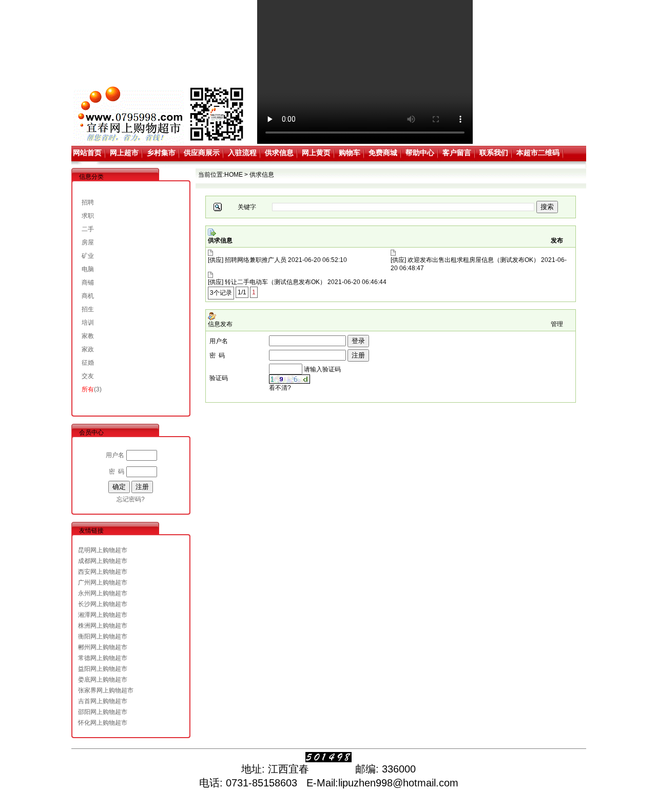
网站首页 (87, 152)
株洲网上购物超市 (102, 625)
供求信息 (279, 152)
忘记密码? (131, 499)
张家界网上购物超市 (105, 690)
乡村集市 (161, 152)
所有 (88, 389)
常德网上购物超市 (102, 658)
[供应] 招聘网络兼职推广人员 (247, 260)
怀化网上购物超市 (102, 722)
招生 (88, 309)
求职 (88, 215)
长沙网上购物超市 (102, 604)
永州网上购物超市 (102, 593)
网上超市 (124, 152)
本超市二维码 (537, 152)
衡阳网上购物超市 (102, 636)
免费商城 (383, 152)
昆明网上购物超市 (102, 550)
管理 (557, 324)
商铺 (88, 282)
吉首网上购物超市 (102, 701)
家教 (88, 336)
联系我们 (493, 152)
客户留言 (456, 152)
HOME (233, 174)
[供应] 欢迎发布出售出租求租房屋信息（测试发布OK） (465, 260)
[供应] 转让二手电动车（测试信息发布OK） (267, 282)
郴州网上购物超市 (102, 647)
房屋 (88, 242)
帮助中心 (419, 152)
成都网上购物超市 (102, 561)
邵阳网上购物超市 (102, 712)
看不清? (280, 387)
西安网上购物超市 (102, 571)
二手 (88, 229)
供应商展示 (202, 152)
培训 (88, 322)
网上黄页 (316, 152)
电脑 (88, 269)
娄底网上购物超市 (102, 679)
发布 (557, 240)
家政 (88, 349)
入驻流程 (242, 152)
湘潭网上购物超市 (102, 614)
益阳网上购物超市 (102, 668)
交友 (88, 376)
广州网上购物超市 (102, 582)
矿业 (88, 255)
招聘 (88, 202)
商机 (88, 295)
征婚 (88, 362)
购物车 (349, 152)
